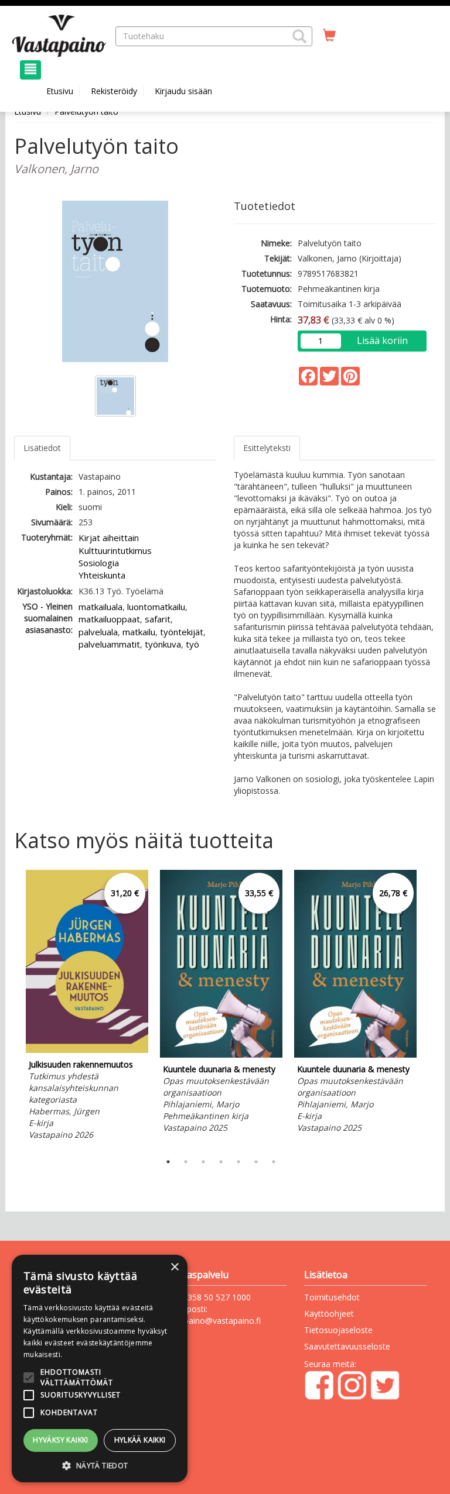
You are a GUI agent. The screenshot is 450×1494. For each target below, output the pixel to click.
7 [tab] (273, 1162)
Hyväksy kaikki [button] (60, 1440)
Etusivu (59, 91)
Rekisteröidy (114, 91)
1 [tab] (168, 1162)
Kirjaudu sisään (183, 91)
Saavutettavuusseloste (347, 1346)
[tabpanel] (87, 1006)
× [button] (174, 1267)
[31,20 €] (87, 1049)
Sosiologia (99, 563)
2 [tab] (186, 1162)
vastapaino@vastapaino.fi (212, 1320)
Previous (11, 1008)
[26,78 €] (355, 1054)
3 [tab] (203, 1162)
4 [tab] (221, 1162)
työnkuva (163, 644)
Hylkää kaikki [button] (140, 1440)
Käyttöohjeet (329, 1313)
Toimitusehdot (332, 1297)
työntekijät (181, 632)
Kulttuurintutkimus (115, 550)
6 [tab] (256, 1162)
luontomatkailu (156, 606)
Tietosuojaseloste (338, 1329)
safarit (158, 619)
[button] (299, 36)
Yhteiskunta (102, 575)
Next (430, 1008)
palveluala (98, 632)
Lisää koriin (382, 340)
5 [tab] (238, 1162)
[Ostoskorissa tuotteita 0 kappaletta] (329, 36)
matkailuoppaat (109, 619)
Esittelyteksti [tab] (267, 447)
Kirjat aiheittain (109, 537)
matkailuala (100, 606)
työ (192, 644)
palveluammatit (109, 644)
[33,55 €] (221, 1054)
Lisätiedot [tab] (42, 447)
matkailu (138, 632)
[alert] (100, 1368)
